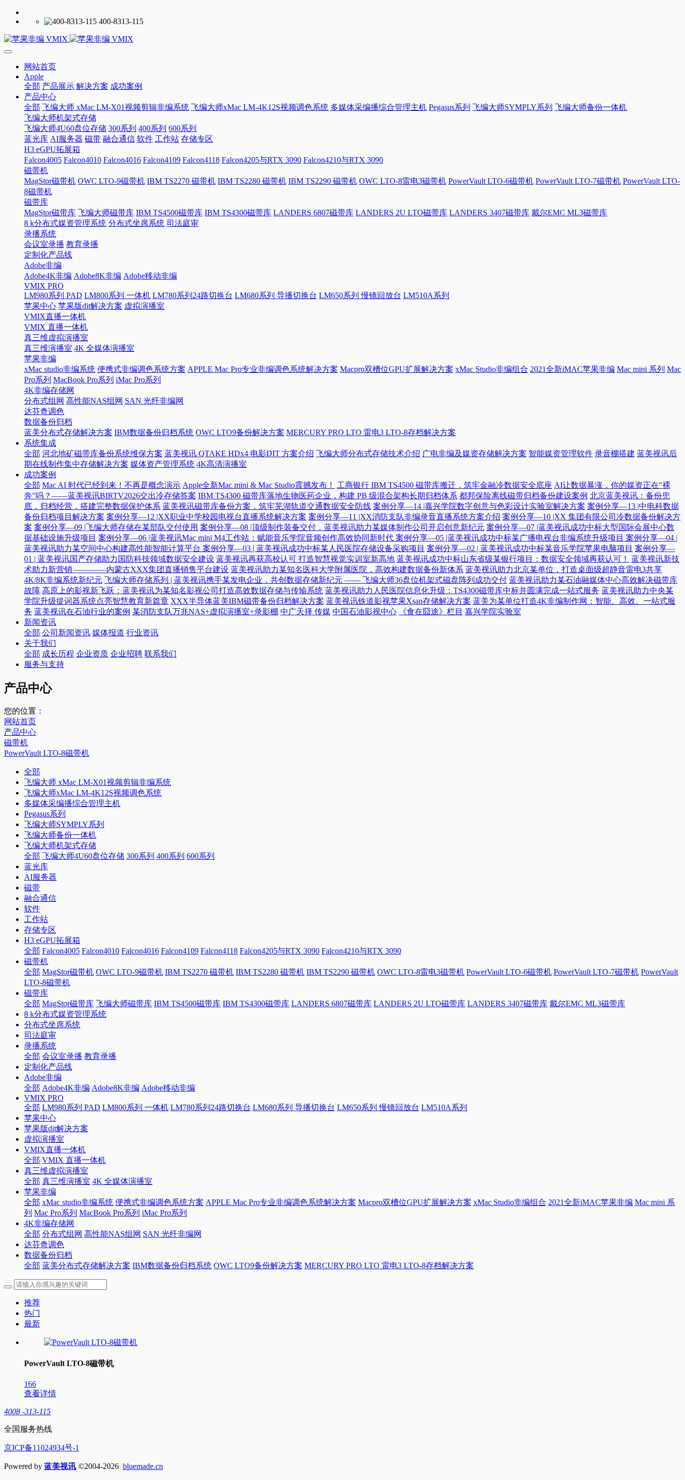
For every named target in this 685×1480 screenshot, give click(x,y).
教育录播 (100, 1056)
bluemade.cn (143, 1466)
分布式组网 (62, 1234)
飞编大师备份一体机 (60, 835)
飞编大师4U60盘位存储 (83, 856)
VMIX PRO (44, 1098)
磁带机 (16, 742)
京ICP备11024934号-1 (41, 1447)
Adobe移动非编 (168, 1088)
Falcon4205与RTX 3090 (279, 951)
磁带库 (36, 993)
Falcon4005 (61, 951)
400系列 (170, 856)
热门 (32, 1313)
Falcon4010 (100, 951)
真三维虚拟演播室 (56, 1170)
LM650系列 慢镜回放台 (378, 1107)
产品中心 (20, 732)
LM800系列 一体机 (135, 1107)
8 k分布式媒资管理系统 (65, 1014)
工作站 (36, 919)
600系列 (201, 856)
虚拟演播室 (44, 1139)
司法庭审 (40, 1035)
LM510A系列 (444, 1107)
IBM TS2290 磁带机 (340, 972)
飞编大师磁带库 (124, 1003)
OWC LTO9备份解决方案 (258, 1265)
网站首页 (40, 66)
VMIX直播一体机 (55, 1149)
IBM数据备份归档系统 (172, 1265)
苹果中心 (40, 1118)
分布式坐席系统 (52, 1024)
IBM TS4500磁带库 (187, 1003)
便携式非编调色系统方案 (159, 1202)
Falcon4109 (180, 951)
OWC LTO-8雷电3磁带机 (420, 972)
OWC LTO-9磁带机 (129, 972)
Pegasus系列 (45, 814)
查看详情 (40, 1393)
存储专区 (40, 929)
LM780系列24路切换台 (210, 1107)
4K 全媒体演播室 (122, 1181)
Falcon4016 (140, 951)
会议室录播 (62, 1056)
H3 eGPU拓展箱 (52, 940)
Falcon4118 (219, 951)
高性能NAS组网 (112, 1234)
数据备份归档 (48, 1255)
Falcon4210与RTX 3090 (361, 951)
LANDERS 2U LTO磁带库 (419, 1003)
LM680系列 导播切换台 (294, 1107)
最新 (32, 1323)
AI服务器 (40, 877)
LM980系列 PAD (71, 1107)
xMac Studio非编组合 (509, 1202)
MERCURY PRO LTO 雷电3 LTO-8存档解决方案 (389, 1265)
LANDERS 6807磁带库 (331, 1003)
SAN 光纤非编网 (172, 1234)
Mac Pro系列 (55, 1212)
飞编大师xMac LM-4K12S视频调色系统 (92, 792)
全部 (32, 86)
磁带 (32, 887)
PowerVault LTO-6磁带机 (509, 972)
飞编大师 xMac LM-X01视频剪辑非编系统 (97, 782)
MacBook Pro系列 (109, 1212)
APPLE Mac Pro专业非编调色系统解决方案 (281, 1202)
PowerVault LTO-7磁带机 (596, 972)
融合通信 (40, 898)
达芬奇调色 (44, 1244)
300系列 (140, 856)
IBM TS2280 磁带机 (270, 972)
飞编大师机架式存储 (60, 845)
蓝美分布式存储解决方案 (86, 1265)
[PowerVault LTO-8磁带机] (90, 1342)
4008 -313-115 (27, 1411)
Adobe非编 (43, 1077)
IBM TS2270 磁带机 (199, 972)
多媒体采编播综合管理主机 (72, 803)
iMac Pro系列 (164, 1212)
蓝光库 (36, 866)
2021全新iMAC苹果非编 (590, 1202)
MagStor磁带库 (68, 1003)
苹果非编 (40, 1191)
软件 (32, 908)
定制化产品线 (48, 1066)
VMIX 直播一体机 (74, 1160)
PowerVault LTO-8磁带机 (46, 753)
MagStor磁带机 (68, 972)
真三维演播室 (66, 1181)
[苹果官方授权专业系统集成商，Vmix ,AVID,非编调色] (342, 39)
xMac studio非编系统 (77, 1202)
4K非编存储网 (49, 1223)
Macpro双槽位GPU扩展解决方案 (414, 1202)
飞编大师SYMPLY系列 (64, 824)
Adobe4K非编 (66, 1088)
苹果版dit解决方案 (56, 1128)
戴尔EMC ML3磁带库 (587, 1003)
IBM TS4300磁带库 (256, 1003)
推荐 (32, 1302)
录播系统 (40, 1045)
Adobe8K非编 (115, 1088)
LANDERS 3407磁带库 (507, 1003)
